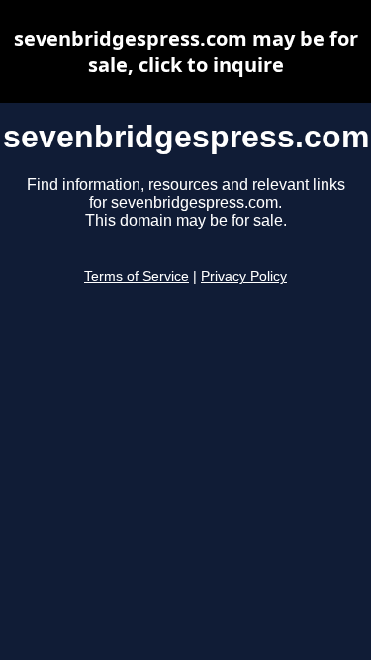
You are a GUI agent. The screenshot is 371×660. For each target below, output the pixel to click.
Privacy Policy (244, 276)
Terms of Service (136, 276)
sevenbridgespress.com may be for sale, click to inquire (186, 51)
